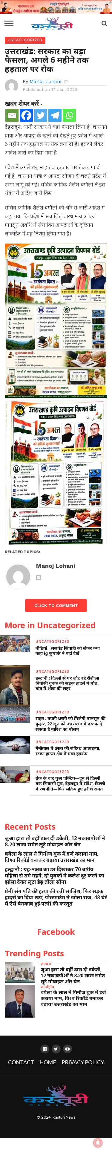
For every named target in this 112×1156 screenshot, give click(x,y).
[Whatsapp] (69, 115)
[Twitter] (40, 115)
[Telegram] (55, 115)
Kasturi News (64, 1117)
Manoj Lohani (45, 81)
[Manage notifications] (98, 1143)
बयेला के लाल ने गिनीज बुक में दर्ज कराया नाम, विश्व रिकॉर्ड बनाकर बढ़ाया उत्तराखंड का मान (52, 856)
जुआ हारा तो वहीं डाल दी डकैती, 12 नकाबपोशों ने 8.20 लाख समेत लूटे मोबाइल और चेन (55, 841)
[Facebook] (26, 115)
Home (47, 1062)
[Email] (12, 115)
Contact (21, 1062)
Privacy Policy (83, 1062)
